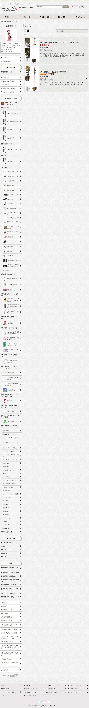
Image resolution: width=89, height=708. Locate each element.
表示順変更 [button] (61, 31)
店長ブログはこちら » (8, 51)
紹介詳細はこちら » (8, 49)
